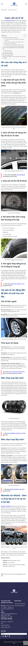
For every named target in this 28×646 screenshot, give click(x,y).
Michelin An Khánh (6, 506)
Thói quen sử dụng (8, 52)
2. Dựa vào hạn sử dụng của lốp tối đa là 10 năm (14, 42)
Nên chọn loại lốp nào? (8, 55)
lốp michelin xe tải (16, 489)
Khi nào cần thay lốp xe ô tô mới (10, 37)
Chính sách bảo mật (19, 605)
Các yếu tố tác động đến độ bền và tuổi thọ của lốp (13, 48)
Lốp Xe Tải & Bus (5, 625)
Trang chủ (3, 10)
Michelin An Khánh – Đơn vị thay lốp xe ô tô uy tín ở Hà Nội (14, 57)
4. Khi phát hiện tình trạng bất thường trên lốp (14, 44)
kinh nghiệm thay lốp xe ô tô (15, 433)
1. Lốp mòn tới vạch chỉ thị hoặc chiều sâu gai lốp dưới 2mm (14, 40)
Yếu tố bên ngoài (8, 50)
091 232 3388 (9, 617)
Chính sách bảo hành (19, 603)
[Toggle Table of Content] (24, 36)
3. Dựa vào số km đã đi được (10, 43)
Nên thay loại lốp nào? (8, 53)
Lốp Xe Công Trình (5, 627)
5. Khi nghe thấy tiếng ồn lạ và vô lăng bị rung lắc (14, 46)
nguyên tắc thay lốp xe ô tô (17, 283)
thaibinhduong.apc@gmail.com (9, 614)
